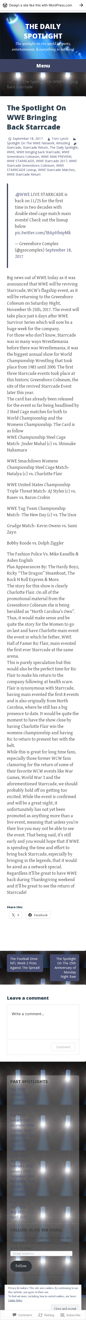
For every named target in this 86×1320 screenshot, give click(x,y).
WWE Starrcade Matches (56, 170)
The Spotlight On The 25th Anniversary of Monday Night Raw (65, 968)
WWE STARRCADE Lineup (35, 167)
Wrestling (63, 143)
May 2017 (17, 1115)
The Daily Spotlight (43, 31)
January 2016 (20, 1171)
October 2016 (20, 1130)
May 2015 (17, 1212)
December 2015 (22, 1176)
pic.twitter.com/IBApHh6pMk (43, 233)
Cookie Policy (15, 1300)
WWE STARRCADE (20, 161)
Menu (43, 65)
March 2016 (19, 1161)
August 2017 (20, 1105)
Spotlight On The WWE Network (30, 143)
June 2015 (18, 1207)
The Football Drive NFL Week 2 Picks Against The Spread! (25, 963)
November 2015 (22, 1181)
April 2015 (18, 1217)
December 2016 (22, 1125)
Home (12, 81)
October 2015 (20, 1187)
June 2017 (18, 1110)
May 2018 (17, 1089)
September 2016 (23, 1135)
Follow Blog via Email (36, 1230)
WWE (11, 152)
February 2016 (21, 1166)
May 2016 (17, 1151)
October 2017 (20, 1095)
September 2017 (23, 1100)
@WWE (23, 194)
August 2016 (20, 1140)
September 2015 (23, 1192)
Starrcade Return (35, 147)
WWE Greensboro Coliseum (38, 154)
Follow (21, 1266)
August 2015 (20, 1197)
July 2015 (17, 1202)
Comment (63, 1047)
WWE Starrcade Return (24, 174)
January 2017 (20, 1120)
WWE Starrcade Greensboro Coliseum (42, 163)
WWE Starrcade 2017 (51, 161)
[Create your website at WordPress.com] (43, 5)
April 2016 (18, 1156)
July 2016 (17, 1146)
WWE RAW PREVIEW (56, 156)
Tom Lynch (60, 138)
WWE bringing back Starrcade (38, 152)
